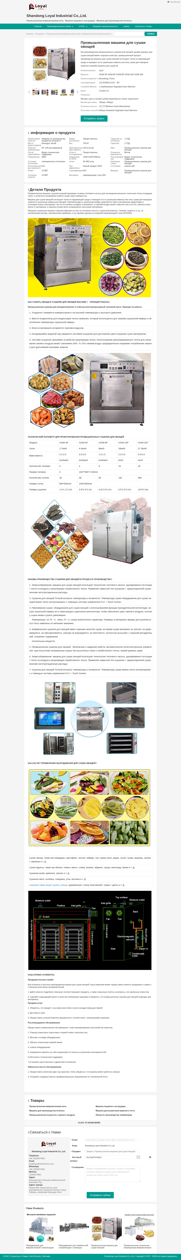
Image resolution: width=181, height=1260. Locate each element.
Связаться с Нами (143, 26)
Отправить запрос (94, 118)
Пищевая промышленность (105, 26)
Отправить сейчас (100, 1195)
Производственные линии (59, 26)
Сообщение (77, 1167)
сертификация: (88, 83)
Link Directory (35, 1256)
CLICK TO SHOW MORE (89, 1123)
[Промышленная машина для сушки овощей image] (54, 63)
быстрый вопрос (75, 1159)
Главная (38, 26)
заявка (126, 26)
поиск (150, 34)
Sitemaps (46, 1256)
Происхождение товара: (90, 79)
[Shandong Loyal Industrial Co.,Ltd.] (38, 5)
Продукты (39, 34)
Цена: (83, 91)
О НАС (82, 26)
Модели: (85, 74)
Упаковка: (85, 95)
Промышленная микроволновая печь (64, 34)
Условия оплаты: (89, 106)
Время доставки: (89, 102)
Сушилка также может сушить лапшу (48, 885)
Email (74, 1140)
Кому (74, 1146)
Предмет (76, 1151)
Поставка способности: (90, 110)
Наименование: (88, 70)
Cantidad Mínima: (89, 87)
